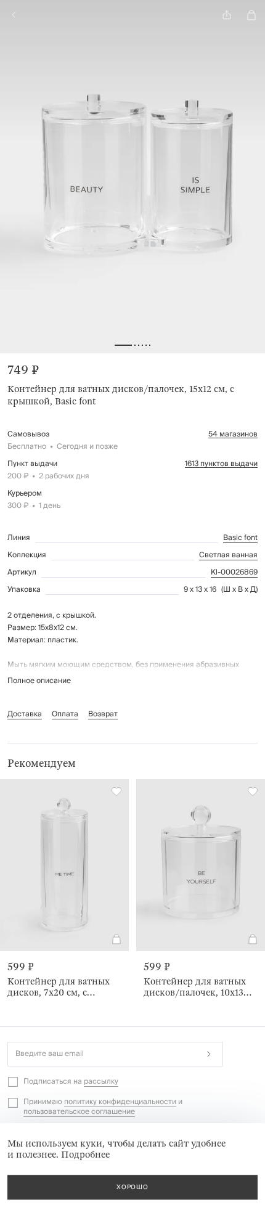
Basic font (240, 538)
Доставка (24, 714)
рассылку (101, 1081)
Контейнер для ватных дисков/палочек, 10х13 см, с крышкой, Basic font (199, 987)
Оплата (65, 714)
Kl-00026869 (234, 573)
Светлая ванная (228, 555)
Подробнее (85, 1154)
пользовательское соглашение (79, 1111)
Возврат (103, 714)
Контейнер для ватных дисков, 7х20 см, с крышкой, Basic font (58, 987)
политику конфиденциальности (120, 1101)
